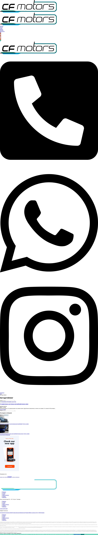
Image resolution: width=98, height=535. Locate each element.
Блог (1, 393)
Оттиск (3, 493)
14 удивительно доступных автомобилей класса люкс (14, 404)
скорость (6, 477)
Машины (4, 491)
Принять (82, 534)
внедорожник (17, 477)
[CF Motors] (28, 12)
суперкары (13, 477)
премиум (1, 477)
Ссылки (1, 30)
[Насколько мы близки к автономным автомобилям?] (4, 422)
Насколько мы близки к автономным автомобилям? (11, 423)
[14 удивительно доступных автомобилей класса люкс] (8, 401)
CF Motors (2, 392)
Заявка (1, 29)
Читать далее (3, 409)
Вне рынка (2, 31)
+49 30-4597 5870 (3, 508)
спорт (9, 477)
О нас (1, 28)
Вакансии (4, 497)
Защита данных (5, 495)
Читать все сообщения (5, 434)
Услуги (1, 27)
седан (3, 477)
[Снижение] (84, 534)
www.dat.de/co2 (8, 525)
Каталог (1, 26)
